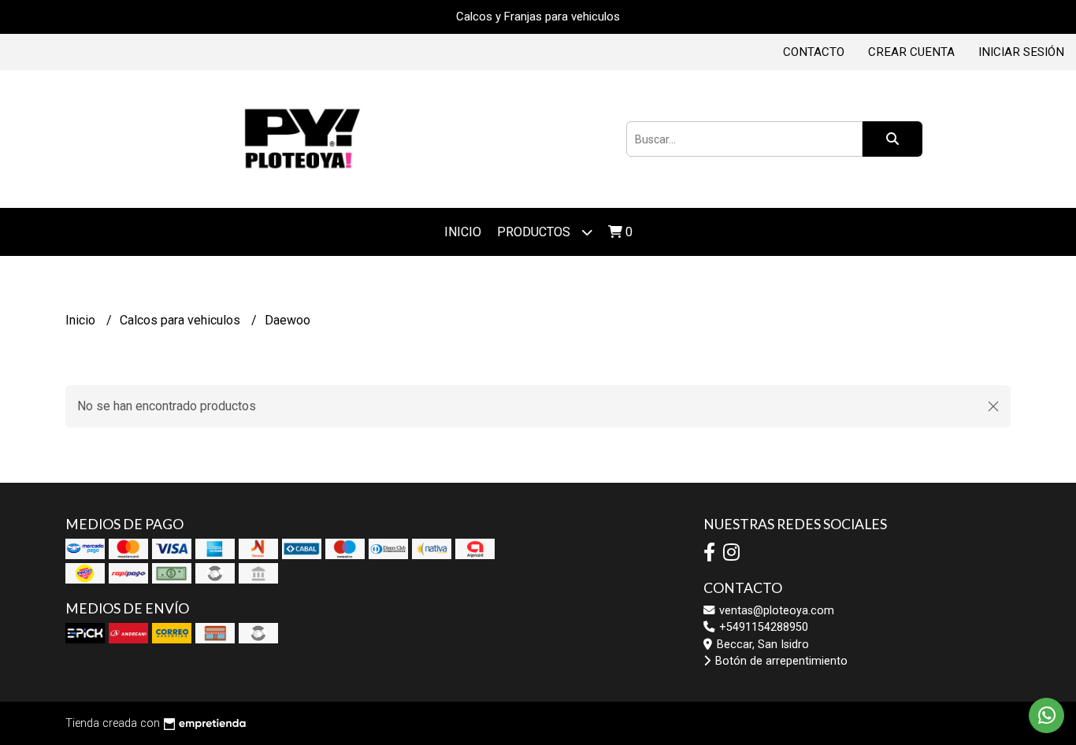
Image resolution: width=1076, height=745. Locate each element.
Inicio (462, 231)
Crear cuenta (911, 52)
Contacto (813, 52)
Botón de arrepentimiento (780, 661)
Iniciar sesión (1021, 52)
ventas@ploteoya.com (775, 610)
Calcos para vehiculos (181, 320)
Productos (535, 231)
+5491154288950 (762, 627)
